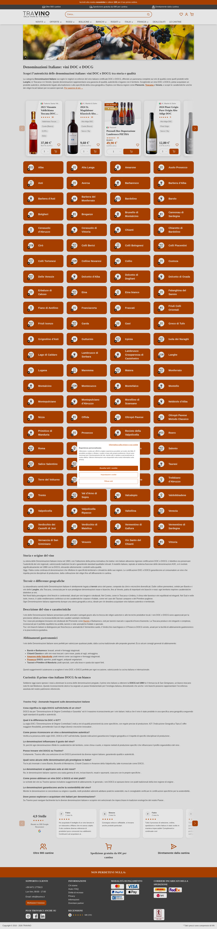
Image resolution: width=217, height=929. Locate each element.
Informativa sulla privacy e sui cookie (123, 445)
